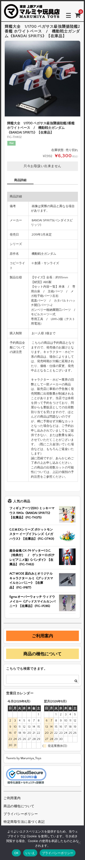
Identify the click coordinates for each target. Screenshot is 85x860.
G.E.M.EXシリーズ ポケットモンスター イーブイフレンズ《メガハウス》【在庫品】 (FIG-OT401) (31, 534)
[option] (42, 78)
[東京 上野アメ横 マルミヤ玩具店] (32, 15)
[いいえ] (79, 842)
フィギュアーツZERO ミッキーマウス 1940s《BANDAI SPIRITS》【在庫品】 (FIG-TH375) (32, 513)
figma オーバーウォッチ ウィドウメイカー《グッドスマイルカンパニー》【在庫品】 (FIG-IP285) (32, 601)
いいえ (30, 853)
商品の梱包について (42, 653)
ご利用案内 (42, 635)
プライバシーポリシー (21, 814)
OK (16, 853)
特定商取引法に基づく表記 (24, 822)
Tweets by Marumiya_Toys (23, 758)
